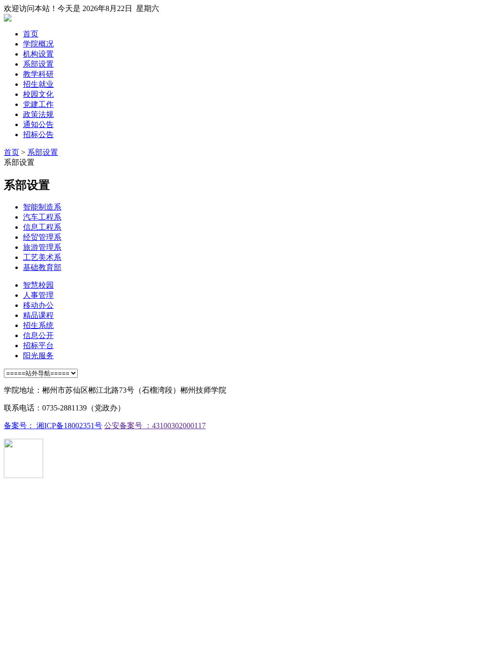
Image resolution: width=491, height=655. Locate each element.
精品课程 (38, 315)
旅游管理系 (42, 247)
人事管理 (38, 295)
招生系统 (38, 325)
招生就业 (38, 84)
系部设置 (38, 64)
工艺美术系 (42, 257)
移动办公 (38, 305)
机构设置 (38, 54)
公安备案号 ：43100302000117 (155, 425)
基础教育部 (42, 267)
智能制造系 (42, 207)
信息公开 (38, 335)
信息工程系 (42, 227)
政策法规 (38, 114)
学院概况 (38, 44)
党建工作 (38, 104)
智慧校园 (38, 285)
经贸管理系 (42, 237)
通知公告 (38, 124)
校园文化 (38, 94)
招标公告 (38, 134)
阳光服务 (38, 355)
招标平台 (38, 345)
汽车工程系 (42, 217)
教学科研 (38, 74)
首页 (30, 34)
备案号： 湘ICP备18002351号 (53, 425)
